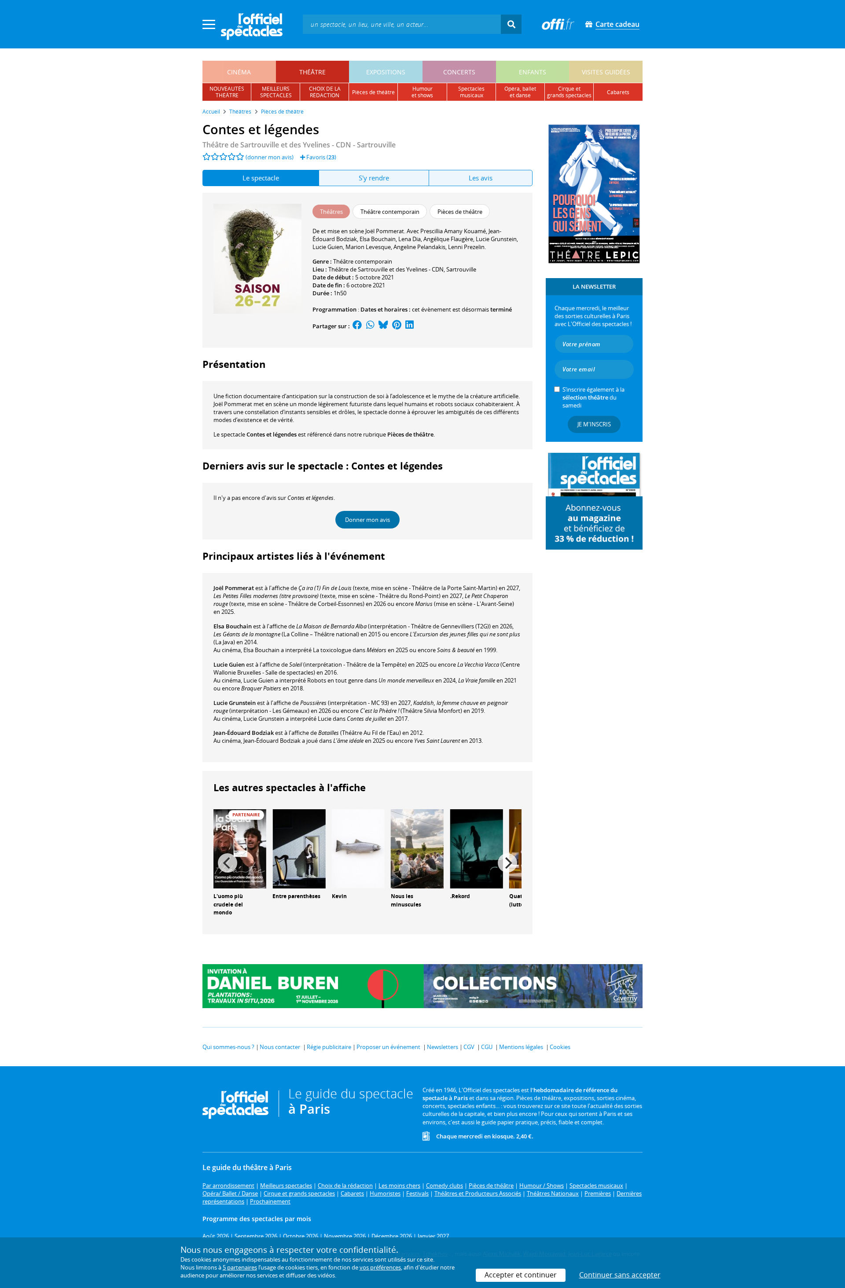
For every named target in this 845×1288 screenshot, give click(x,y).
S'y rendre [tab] (374, 177)
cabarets (618, 92)
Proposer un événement (388, 1047)
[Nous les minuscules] (417, 848)
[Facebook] (357, 326)
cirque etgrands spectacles (569, 92)
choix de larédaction (325, 92)
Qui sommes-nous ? (228, 1047)
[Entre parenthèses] (298, 848)
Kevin (339, 896)
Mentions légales (521, 1047)
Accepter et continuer (521, 1275)
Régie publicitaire (329, 1047)
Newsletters (442, 1047)
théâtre (312, 72)
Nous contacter (280, 1047)
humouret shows (422, 92)
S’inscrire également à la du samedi (593, 397)
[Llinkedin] (409, 326)
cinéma (239, 72)
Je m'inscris (594, 424)
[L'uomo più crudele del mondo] (239, 848)
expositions (385, 72)
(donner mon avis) (270, 157)
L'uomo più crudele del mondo (228, 904)
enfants (532, 72)
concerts (459, 72)
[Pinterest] (397, 326)
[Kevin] (358, 848)
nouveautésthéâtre (226, 92)
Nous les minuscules (406, 900)
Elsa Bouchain (232, 626)
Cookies (560, 1047)
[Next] (507, 863)
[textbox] (402, 24)
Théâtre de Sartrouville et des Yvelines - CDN (386, 269)
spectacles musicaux (471, 92)
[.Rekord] (476, 848)
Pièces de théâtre (410, 434)
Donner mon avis (367, 520)
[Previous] (227, 863)
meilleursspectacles (276, 92)
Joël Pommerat (233, 588)
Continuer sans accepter (620, 1275)
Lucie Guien (229, 664)
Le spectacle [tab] (260, 177)
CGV (468, 1047)
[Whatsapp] (370, 326)
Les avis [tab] (480, 177)
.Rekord (460, 896)
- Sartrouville (299, 145)
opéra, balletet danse (520, 92)
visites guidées (606, 72)
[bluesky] (383, 326)
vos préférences (380, 1267)
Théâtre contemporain (362, 261)
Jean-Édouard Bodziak (243, 733)
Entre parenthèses (296, 896)
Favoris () (320, 157)
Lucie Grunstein (234, 703)
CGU (486, 1047)
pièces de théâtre (373, 92)
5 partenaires (240, 1267)
